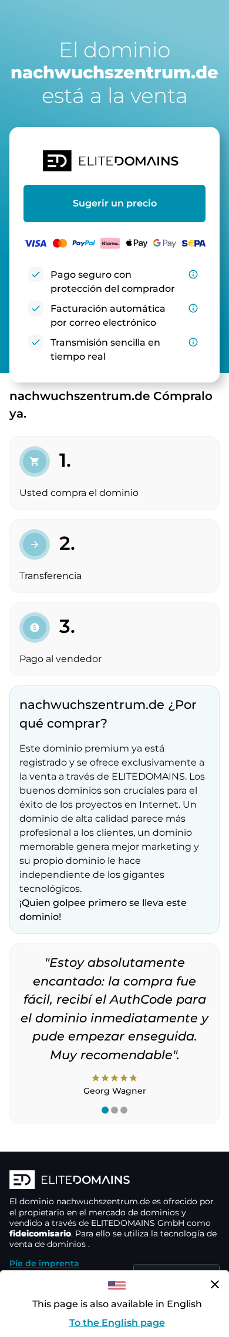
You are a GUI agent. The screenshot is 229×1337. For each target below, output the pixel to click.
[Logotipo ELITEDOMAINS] (114, 1180)
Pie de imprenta (44, 1263)
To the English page (117, 1322)
